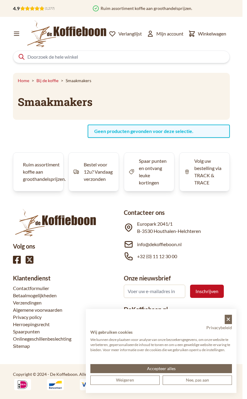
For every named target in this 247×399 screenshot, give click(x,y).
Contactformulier (31, 288)
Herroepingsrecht (31, 324)
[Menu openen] (16, 33)
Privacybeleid (219, 327)
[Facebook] (17, 259)
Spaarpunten (26, 331)
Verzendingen (27, 302)
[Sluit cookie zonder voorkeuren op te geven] (228, 319)
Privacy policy (27, 317)
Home (23, 80)
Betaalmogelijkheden (35, 295)
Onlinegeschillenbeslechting (42, 339)
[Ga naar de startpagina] (67, 33)
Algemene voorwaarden (37, 310)
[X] (29, 259)
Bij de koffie (47, 80)
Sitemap (21, 346)
